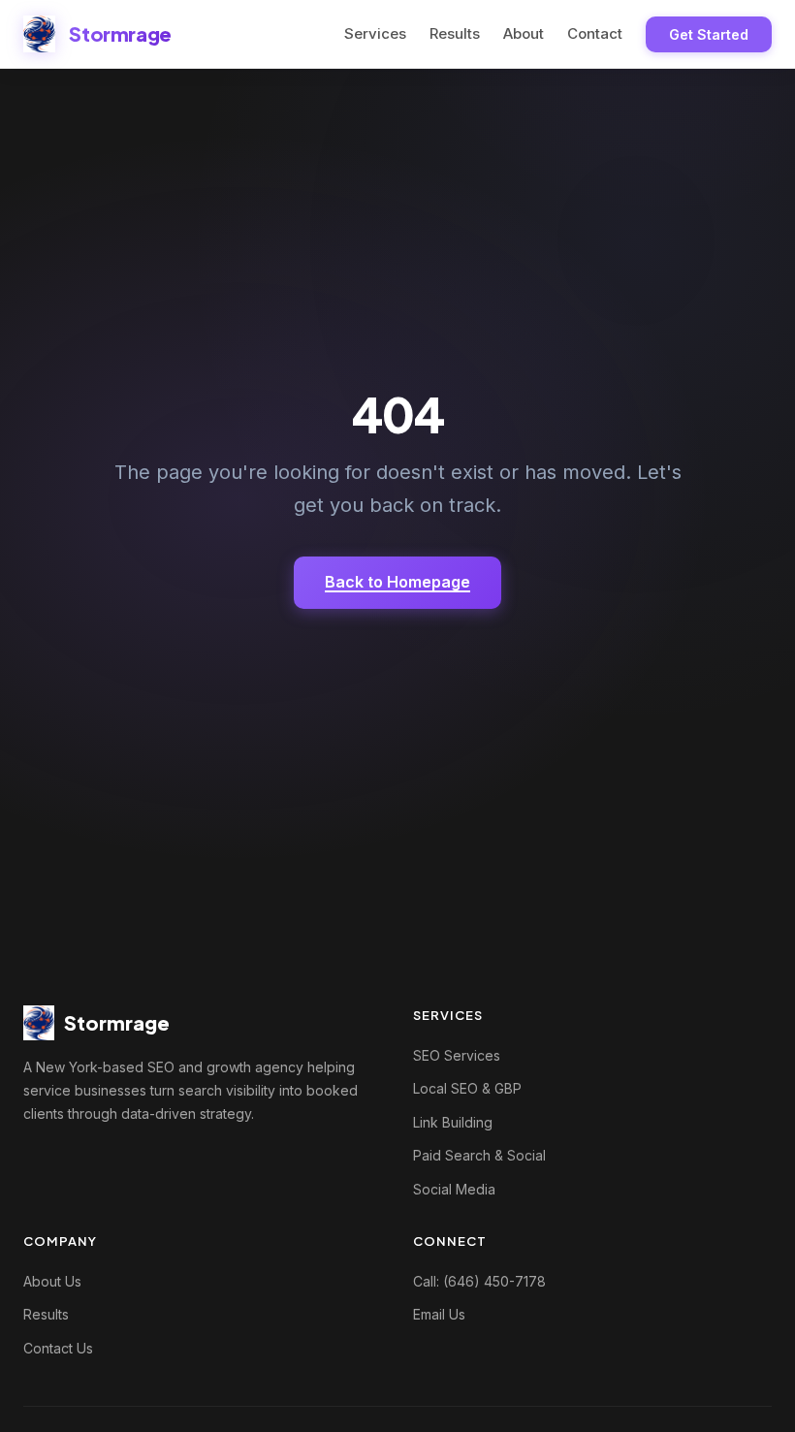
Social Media (454, 1189)
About (523, 33)
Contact (594, 33)
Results (454, 33)
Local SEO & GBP (467, 1088)
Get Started (708, 34)
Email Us (439, 1314)
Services (375, 33)
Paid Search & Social (479, 1155)
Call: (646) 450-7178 (479, 1281)
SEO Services (456, 1055)
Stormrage (120, 33)
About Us (52, 1281)
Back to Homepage (397, 581)
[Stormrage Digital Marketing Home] (39, 34)
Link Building (453, 1122)
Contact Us (58, 1348)
